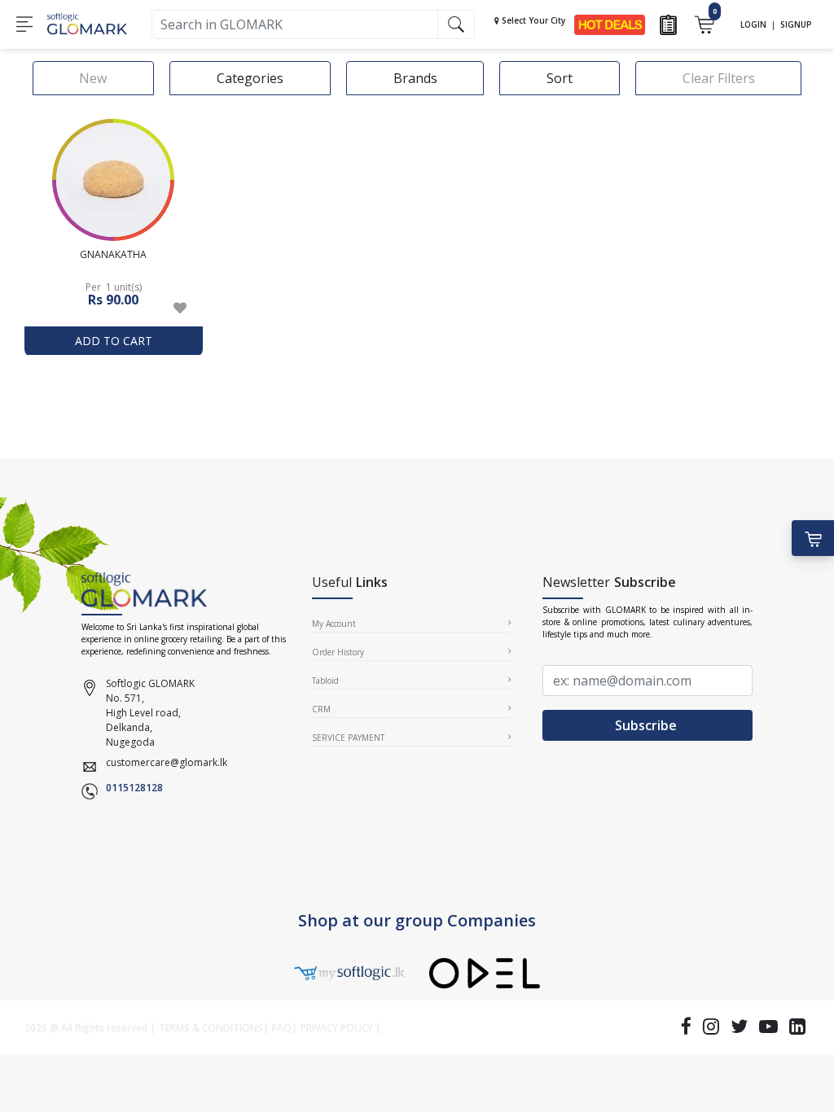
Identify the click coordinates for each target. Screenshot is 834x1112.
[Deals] (609, 23)
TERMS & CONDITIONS (211, 1028)
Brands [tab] (415, 78)
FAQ (282, 1028)
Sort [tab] (559, 78)
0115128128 (134, 788)
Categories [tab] (250, 78)
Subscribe (647, 725)
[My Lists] (668, 23)
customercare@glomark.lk (166, 762)
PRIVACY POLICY (337, 1028)
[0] (704, 23)
